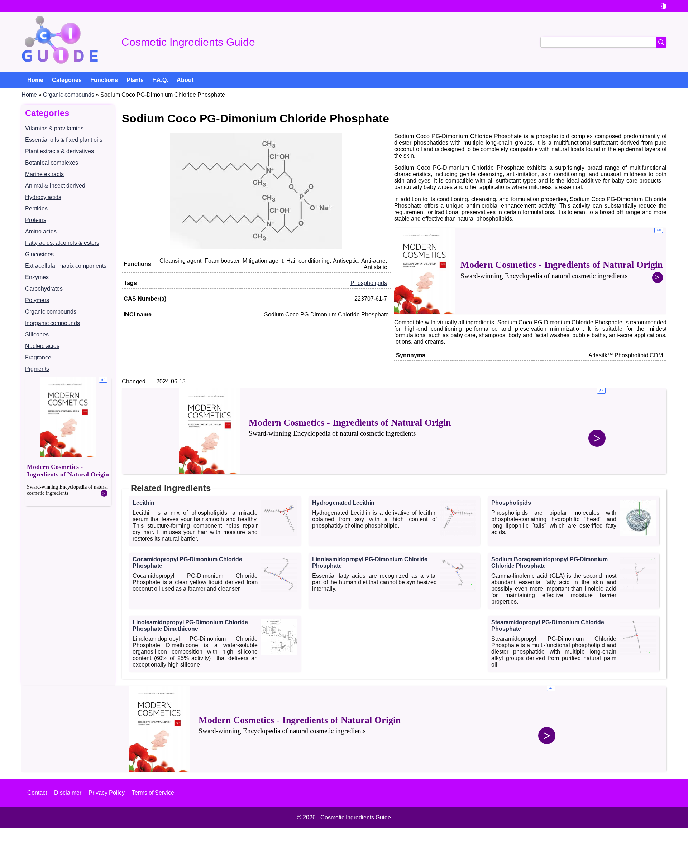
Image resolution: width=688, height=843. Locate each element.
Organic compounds (68, 95)
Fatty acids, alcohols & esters (62, 243)
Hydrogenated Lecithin (343, 503)
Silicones (37, 334)
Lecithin (143, 503)
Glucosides (39, 254)
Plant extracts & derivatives (59, 151)
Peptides (36, 208)
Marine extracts (44, 174)
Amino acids (41, 231)
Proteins (35, 220)
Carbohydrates (44, 289)
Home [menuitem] (35, 80)
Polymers (37, 300)
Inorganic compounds (52, 323)
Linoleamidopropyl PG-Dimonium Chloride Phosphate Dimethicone (190, 625)
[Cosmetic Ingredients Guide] (60, 42)
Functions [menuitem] (104, 80)
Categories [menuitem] (67, 80)
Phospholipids (368, 283)
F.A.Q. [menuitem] (160, 80)
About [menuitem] (185, 80)
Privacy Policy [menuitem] (107, 793)
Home (29, 95)
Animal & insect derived (55, 186)
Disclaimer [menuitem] (67, 793)
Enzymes (37, 277)
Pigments (37, 369)
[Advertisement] (68, 441)
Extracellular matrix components (65, 266)
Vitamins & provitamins (54, 128)
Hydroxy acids (43, 197)
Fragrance (38, 357)
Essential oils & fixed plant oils (63, 140)
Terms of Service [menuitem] (153, 793)
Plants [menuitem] (135, 80)
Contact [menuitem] (37, 793)
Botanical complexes (51, 163)
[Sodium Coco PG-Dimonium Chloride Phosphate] (256, 247)
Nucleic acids (42, 346)
